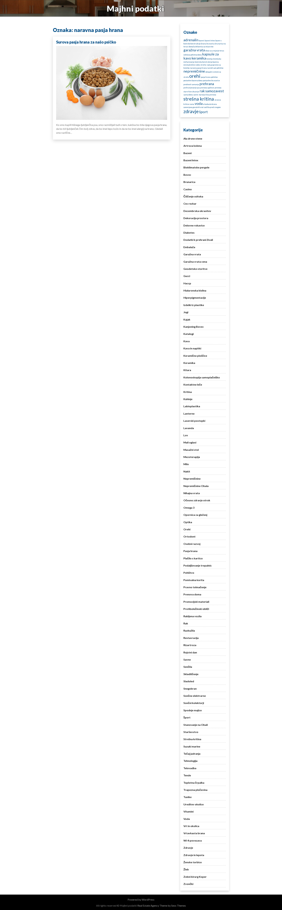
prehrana (206, 84)
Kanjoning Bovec (193, 326)
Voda (186, 818)
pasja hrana (206, 77)
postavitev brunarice (211, 80)
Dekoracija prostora (195, 218)
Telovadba (189, 768)
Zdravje (188, 847)
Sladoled (188, 681)
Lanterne (189, 413)
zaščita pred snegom (212, 107)
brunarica (210, 44)
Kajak (186, 319)
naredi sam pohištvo (215, 68)
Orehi (186, 529)
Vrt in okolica (191, 826)
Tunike (187, 796)
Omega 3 (188, 507)
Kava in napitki (192, 348)
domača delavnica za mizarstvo (201, 46)
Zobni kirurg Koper (195, 876)
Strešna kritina (192, 739)
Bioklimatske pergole (196, 167)
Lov (185, 435)
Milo (186, 464)
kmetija (209, 59)
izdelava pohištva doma (192, 55)
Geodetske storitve (195, 268)
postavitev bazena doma (193, 80)
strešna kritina (198, 99)
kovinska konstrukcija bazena (207, 62)
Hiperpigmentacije (194, 297)
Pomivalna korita (193, 580)
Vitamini (188, 811)
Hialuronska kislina (194, 290)
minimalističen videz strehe (194, 65)
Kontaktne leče (192, 384)
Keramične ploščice (195, 355)
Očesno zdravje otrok (196, 500)
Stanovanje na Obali (195, 724)
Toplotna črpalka (193, 782)
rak (202, 91)
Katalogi (188, 333)
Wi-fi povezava (192, 840)
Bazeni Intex (190, 160)
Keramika (189, 362)
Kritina (187, 391)
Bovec (187, 174)
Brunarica (189, 181)
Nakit (186, 471)
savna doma (188, 95)
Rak (185, 623)
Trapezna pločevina (195, 789)
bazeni (201, 40)
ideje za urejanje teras (214, 51)
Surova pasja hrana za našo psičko (86, 42)
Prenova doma (192, 594)
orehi (194, 76)
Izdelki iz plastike (193, 304)
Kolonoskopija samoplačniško (201, 377)
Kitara (187, 370)
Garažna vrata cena (195, 261)
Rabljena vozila (192, 616)
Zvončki (188, 883)
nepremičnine (194, 71)
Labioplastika (191, 406)
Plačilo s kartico (193, 558)
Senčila (187, 666)
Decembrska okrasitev (197, 210)
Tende (187, 775)
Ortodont (189, 536)
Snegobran (190, 688)
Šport (186, 717)
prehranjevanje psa (191, 88)
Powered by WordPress (141, 899)
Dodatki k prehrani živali (198, 239)
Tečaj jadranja (191, 753)
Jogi (185, 312)
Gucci (186, 275)
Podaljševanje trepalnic (197, 565)
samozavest (214, 91)
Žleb (186, 869)
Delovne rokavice (194, 225)
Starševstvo (190, 731)
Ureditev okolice (193, 804)
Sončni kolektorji (193, 702)
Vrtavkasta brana (194, 833)
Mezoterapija (191, 456)
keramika (199, 58)
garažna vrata (194, 50)
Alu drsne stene (192, 138)
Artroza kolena (192, 145)
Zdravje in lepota (193, 855)
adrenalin (190, 40)
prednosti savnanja (191, 84)
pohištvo (214, 77)
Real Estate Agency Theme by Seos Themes (161, 905)
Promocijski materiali (196, 601)
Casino (187, 189)
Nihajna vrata (191, 493)
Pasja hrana (190, 550)
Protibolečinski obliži (196, 608)
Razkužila (189, 630)
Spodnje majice (192, 710)
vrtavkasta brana (210, 104)
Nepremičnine (192, 478)
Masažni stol (191, 449)
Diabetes (189, 232)
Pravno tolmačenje (194, 587)
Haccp (187, 283)
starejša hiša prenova (207, 95)
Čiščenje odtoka (193, 196)
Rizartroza (189, 645)
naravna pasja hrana (198, 68)
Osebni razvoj (191, 543)
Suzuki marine (191, 746)
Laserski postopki (194, 420)
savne (195, 95)
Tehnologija (190, 760)
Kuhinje (187, 399)
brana (203, 44)
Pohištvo (188, 572)
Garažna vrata (192, 254)
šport (203, 112)
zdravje (191, 111)
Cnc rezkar (189, 203)
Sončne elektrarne (194, 695)
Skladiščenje (190, 674)
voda (199, 103)
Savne (187, 659)
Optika (187, 522)
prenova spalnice (207, 88)
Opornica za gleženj (195, 514)
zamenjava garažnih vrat (193, 107)
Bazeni (187, 153)
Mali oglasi (189, 442)
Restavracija (191, 637)
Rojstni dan (190, 652)
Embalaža (189, 247)
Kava (186, 341)
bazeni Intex (210, 40)
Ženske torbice (192, 862)
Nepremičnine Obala (196, 485)
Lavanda (188, 428)
